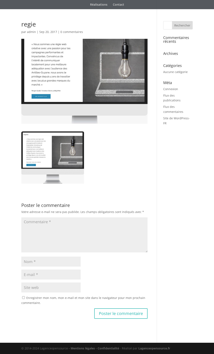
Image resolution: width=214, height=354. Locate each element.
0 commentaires (71, 32)
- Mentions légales (82, 348)
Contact (118, 4)
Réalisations (98, 4)
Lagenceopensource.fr (154, 348)
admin (31, 32)
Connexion (170, 89)
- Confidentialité (108, 348)
